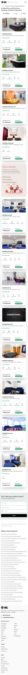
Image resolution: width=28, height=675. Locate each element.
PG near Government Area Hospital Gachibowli (11, 536)
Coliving (3, 647)
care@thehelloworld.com (8, 617)
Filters (24, 13)
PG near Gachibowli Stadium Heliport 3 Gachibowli (12, 588)
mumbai (16, 629)
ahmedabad (4, 623)
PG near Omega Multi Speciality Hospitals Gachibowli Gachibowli (14, 551)
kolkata (15, 625)
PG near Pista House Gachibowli (8, 581)
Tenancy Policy (4, 670)
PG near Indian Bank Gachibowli (8, 540)
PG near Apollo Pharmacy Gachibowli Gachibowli (11, 601)
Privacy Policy (4, 668)
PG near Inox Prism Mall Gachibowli (8, 568)
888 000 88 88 (6, 615)
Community (3, 651)
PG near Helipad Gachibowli (7, 594)
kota (15, 627)
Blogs (2, 659)
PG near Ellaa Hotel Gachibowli (7, 566)
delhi (2, 632)
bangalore (3, 625)
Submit (14, 515)
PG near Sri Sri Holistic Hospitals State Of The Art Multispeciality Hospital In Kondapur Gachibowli (14, 538)
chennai (3, 630)
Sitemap (3, 672)
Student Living (4, 649)
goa (2, 634)
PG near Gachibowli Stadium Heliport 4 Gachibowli (12, 596)
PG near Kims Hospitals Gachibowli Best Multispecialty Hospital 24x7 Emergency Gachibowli (14, 577)
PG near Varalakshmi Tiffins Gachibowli (9, 557)
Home (2, 6)
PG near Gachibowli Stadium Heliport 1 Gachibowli (11, 585)
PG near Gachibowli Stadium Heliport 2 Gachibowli (12, 592)
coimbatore (3, 628)
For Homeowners (5, 663)
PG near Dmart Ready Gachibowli (8, 549)
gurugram (3, 636)
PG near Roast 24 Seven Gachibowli (9, 534)
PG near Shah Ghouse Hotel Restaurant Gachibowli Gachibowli (14, 579)
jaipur (15, 623)
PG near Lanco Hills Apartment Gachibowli (10, 572)
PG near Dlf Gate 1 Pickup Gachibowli (9, 590)
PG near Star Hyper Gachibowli (7, 544)
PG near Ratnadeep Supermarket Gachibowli (10, 542)
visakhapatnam (17, 636)
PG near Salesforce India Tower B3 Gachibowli (11, 583)
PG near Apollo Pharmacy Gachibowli (9, 547)
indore (2, 640)
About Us (3, 657)
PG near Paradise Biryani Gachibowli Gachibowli (11, 560)
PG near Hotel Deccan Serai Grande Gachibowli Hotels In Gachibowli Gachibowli (14, 562)
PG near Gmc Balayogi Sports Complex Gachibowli (12, 553)
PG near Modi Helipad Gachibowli (8, 598)
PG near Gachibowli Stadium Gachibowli (9, 564)
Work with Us (4, 661)
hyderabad (7, 13)
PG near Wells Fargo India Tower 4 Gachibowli (11, 570)
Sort (16, 13)
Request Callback (19, 49)
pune (15, 634)
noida (15, 631)
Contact (3, 665)
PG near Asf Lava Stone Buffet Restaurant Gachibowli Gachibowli (14, 555)
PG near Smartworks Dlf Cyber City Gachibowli (11, 575)
